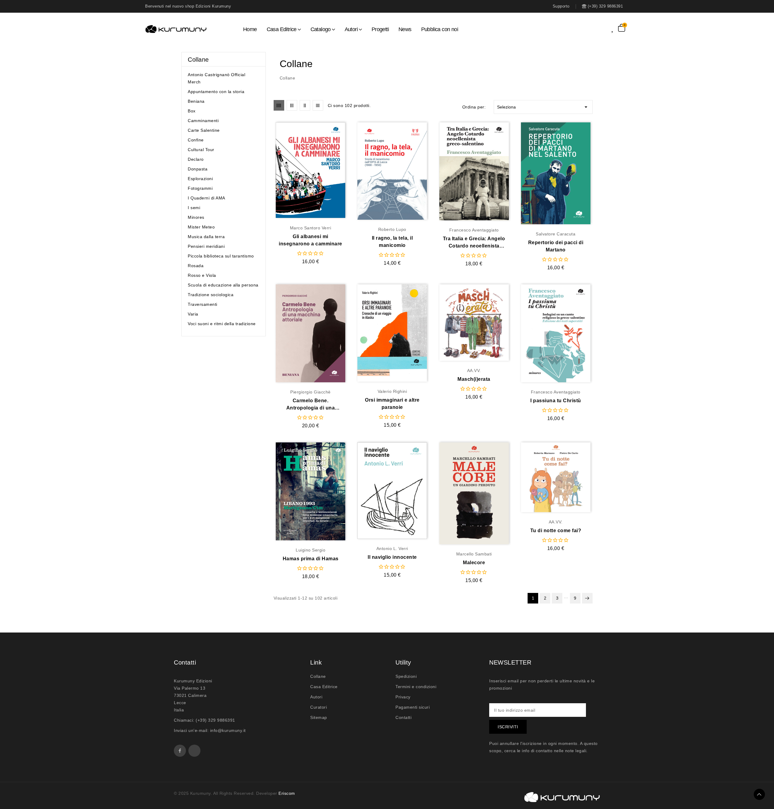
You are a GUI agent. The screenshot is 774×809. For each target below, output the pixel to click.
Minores (196, 217)
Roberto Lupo (392, 229)
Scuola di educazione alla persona (223, 285)
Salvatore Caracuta (555, 233)
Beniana (196, 101)
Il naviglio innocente (392, 557)
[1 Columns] (318, 105)
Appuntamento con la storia (216, 91)
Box (192, 110)
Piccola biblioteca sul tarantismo (221, 256)
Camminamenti (203, 120)
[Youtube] (194, 751)
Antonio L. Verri (392, 548)
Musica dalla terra (206, 236)
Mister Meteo (201, 227)
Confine (196, 140)
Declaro (196, 159)
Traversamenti (202, 304)
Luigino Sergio (310, 550)
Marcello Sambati (474, 554)
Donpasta (197, 169)
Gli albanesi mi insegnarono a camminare (310, 240)
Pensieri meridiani (206, 246)
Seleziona (543, 107)
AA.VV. (474, 370)
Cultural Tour (201, 149)
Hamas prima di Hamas (311, 558)
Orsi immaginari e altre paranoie (392, 403)
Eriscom (286, 793)
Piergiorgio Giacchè (310, 392)
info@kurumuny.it (228, 730)
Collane (198, 59)
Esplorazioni (200, 178)
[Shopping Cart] (622, 28)
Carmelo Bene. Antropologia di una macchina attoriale (310, 405)
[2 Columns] (305, 105)
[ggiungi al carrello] (322, 170)
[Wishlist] (614, 28)
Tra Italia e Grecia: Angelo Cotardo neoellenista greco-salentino (474, 243)
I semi (194, 207)
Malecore (474, 562)
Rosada (195, 265)
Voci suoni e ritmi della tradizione (222, 323)
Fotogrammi (200, 188)
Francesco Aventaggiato (474, 230)
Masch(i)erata (473, 379)
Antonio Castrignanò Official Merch (216, 78)
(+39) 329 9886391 (215, 720)
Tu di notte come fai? (555, 530)
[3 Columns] (292, 105)
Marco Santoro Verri (310, 227)
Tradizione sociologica (210, 294)
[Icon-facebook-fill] (180, 751)
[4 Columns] (279, 105)
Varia (193, 314)
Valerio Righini (392, 391)
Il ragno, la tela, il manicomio (392, 241)
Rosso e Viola (202, 275)
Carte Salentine (204, 130)
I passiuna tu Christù (555, 400)
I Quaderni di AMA (206, 198)
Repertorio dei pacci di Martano (556, 246)
